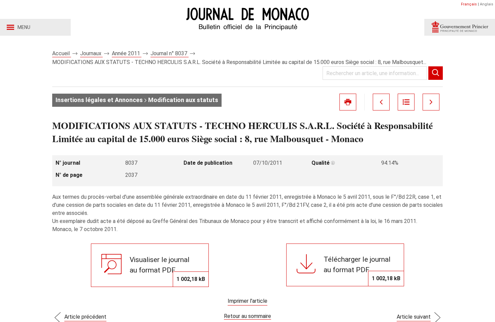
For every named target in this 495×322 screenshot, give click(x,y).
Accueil (61, 53)
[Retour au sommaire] (406, 102)
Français (469, 4)
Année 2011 (126, 53)
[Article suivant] (431, 102)
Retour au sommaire (247, 316)
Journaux (91, 53)
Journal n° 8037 (170, 53)
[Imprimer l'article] (347, 102)
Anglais (486, 4)
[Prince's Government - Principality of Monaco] (459, 27)
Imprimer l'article (247, 301)
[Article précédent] (381, 102)
